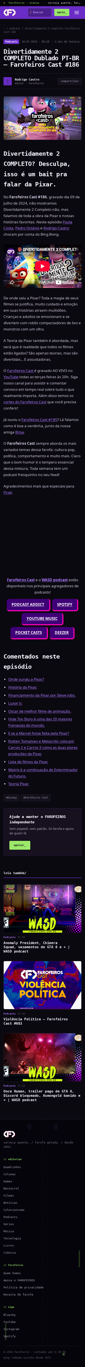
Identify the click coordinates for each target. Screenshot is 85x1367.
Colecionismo (13, 1209)
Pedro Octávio (27, 227)
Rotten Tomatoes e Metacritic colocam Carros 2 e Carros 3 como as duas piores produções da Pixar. (43, 747)
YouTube (11, 376)
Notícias (10, 1202)
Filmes (8, 1195)
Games (7, 1181)
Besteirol (11, 1188)
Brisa (19, 432)
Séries (8, 1224)
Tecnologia (12, 1238)
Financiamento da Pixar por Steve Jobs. (42, 695)
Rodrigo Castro (56, 227)
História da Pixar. (22, 687)
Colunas (9, 1174)
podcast (15, 28)
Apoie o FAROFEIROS (19, 1280)
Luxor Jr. (15, 703)
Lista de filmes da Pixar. (28, 761)
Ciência (9, 1252)
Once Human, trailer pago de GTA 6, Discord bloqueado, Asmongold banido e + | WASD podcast (41, 1095)
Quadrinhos (12, 1167)
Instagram (11, 1329)
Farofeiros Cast (20, 370)
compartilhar (70, 81)
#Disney (11, 797)
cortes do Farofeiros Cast (24, 401)
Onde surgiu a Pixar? (26, 679)
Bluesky (9, 1314)
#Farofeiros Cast (36, 797)
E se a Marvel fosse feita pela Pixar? (38, 733)
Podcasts (11, 41)
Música (8, 1231)
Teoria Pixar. (18, 783)
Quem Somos (12, 1273)
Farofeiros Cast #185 (39, 419)
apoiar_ (20, 845)
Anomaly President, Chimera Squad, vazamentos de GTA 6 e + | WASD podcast (36, 947)
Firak (7, 492)
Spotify (9, 1336)
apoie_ (62, 12)
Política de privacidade (23, 1287)
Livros (8, 1245)
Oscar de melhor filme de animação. (39, 711)
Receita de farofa (18, 1294)
